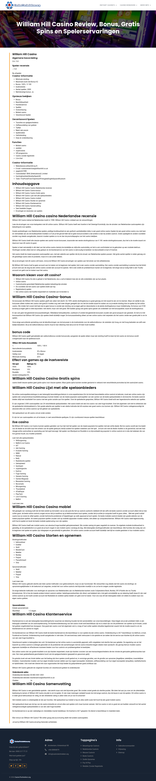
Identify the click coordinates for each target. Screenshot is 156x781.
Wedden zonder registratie (93, 766)
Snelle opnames (89, 759)
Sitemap (121, 753)
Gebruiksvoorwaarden (126, 746)
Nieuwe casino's (89, 753)
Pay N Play (87, 763)
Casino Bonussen (127, 5)
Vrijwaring (122, 749)
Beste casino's (88, 756)
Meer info (144, 5)
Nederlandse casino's (90, 749)
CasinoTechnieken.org (23, 777)
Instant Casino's (107, 5)
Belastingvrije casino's (91, 746)
